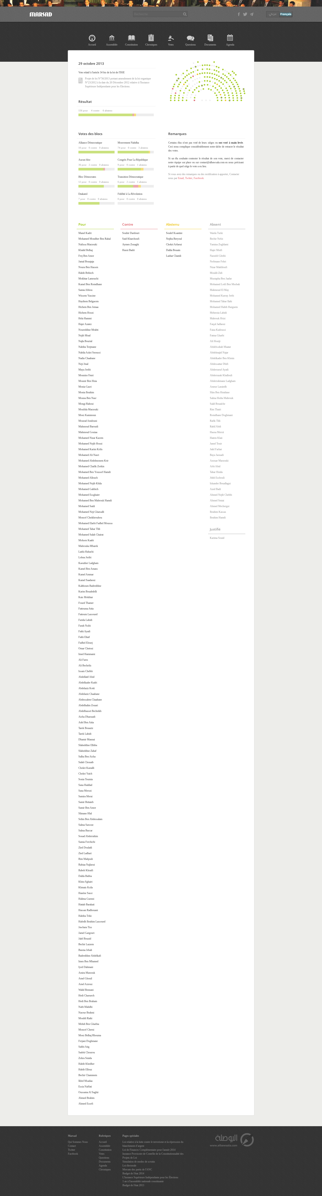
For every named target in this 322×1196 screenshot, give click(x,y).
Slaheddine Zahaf (87, 750)
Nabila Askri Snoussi (89, 352)
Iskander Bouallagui (220, 483)
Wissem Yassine (87, 295)
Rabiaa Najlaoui (86, 864)
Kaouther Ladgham (88, 563)
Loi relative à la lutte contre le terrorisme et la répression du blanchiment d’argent (152, 1143)
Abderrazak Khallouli (221, 375)
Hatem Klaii (216, 437)
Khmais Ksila (85, 887)
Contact (72, 1145)
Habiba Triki (85, 915)
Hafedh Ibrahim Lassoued (91, 921)
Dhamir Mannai (86, 739)
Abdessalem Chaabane (90, 699)
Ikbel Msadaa (85, 1080)
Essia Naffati (85, 1086)
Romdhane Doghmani (221, 415)
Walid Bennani (86, 989)
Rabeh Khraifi (85, 870)
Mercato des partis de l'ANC (137, 1169)
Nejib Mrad (84, 335)
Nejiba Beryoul (174, 238)
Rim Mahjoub (85, 859)
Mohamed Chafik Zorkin (91, 466)
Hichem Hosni (86, 312)
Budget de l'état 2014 (133, 1173)
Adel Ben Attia (86, 722)
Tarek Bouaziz (85, 728)
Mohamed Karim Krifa (90, 449)
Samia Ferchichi (86, 841)
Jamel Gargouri (86, 932)
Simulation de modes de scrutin (138, 1161)
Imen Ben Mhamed (88, 961)
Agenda (230, 44)
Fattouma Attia (86, 608)
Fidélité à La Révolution (130, 193)
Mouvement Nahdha (128, 142)
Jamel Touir (216, 443)
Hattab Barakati (86, 904)
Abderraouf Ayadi (219, 369)
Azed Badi (215, 489)
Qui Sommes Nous (78, 1141)
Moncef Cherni (86, 1029)
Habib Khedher (86, 1063)
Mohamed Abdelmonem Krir (93, 460)
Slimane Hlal (85, 813)
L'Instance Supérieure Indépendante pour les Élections (150, 1177)
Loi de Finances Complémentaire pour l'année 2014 (148, 1149)
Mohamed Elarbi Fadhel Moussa (95, 523)
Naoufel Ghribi (218, 255)
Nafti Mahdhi (85, 1006)
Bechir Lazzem (86, 944)
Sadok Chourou (86, 1052)
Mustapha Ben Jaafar (221, 278)
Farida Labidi (85, 620)
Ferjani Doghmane (88, 1041)
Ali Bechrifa (84, 665)
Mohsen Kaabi (86, 540)
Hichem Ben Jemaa (88, 307)
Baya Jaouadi (217, 455)
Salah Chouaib (86, 762)
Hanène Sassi (85, 893)
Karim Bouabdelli (87, 591)
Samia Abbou (85, 290)
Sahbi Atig (83, 1046)
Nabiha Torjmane (87, 346)
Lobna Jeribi (84, 557)
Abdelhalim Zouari (88, 705)
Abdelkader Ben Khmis (222, 358)
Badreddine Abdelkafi (89, 955)
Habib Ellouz (85, 1069)
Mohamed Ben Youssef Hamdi (94, 472)
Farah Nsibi (84, 625)
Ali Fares (83, 659)
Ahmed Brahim (86, 1097)
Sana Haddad (85, 785)
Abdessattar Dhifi (219, 363)
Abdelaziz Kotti (86, 688)
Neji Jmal (83, 363)
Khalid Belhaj (85, 250)
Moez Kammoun (87, 415)
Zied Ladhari (85, 853)
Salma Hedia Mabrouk (221, 398)
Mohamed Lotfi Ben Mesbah (225, 284)
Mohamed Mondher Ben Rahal (94, 238)
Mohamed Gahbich (88, 489)
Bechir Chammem (87, 1075)
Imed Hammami (86, 654)
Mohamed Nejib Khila (90, 483)
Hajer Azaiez (85, 324)
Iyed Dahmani (85, 967)
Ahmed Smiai (217, 500)
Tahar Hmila (216, 472)
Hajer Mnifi (216, 250)
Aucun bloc (84, 159)
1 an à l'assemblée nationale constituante (143, 1181)
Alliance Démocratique (90, 142)
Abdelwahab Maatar (220, 346)
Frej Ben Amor (86, 255)
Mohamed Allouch (88, 477)
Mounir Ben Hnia (87, 381)
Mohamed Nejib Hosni (90, 443)
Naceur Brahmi (86, 1012)
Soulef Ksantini (174, 233)
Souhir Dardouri (130, 233)
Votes (171, 44)
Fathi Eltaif (84, 637)
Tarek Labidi (84, 733)
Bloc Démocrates (87, 176)
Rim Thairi (215, 409)
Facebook (199, 178)
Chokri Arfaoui (174, 244)
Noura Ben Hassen (88, 267)
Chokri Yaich (85, 773)
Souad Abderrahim (88, 836)
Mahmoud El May (219, 290)
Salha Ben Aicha (87, 756)
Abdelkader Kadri (87, 682)
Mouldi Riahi (85, 1018)
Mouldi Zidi (216, 272)
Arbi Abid (215, 466)
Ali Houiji (215, 341)
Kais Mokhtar (85, 597)
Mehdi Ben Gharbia (88, 1024)
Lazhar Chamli (173, 255)
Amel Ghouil (85, 978)
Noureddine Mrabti (88, 329)
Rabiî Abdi (215, 426)
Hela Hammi (85, 318)
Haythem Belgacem (88, 301)
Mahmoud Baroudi (88, 426)
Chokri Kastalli (86, 767)
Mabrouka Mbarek (88, 546)
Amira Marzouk (86, 972)
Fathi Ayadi (84, 631)
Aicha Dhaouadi (86, 716)
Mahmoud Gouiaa (87, 432)
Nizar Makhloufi (218, 267)
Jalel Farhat (216, 449)
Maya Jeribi (84, 369)
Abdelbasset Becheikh (89, 711)
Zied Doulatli (85, 847)
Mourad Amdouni (87, 420)
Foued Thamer (86, 602)
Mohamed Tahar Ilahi (221, 301)
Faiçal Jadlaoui (217, 324)
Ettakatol (82, 193)
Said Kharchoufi (130, 238)
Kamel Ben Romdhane (90, 284)
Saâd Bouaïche (217, 403)
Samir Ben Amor (87, 807)
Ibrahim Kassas (218, 511)
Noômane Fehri (218, 261)
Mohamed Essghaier (89, 494)
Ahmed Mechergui (219, 506)
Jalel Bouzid (84, 938)
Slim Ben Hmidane (220, 392)
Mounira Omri (86, 375)
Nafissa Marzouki (87, 244)
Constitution (131, 44)
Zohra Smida (85, 1058)
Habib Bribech (86, 272)
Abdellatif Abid (86, 676)
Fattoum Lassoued (87, 614)
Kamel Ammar (86, 574)
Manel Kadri (85, 233)
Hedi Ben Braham (87, 1001)
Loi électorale (129, 1165)
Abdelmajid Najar (219, 352)
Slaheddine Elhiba (87, 745)
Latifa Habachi (86, 551)
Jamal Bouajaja (86, 261)
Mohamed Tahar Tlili (89, 528)
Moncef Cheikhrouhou (90, 517)
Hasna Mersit (217, 432)
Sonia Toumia (85, 779)
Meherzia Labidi (218, 312)
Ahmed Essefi (85, 1103)
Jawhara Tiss (85, 927)
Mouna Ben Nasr (87, 398)
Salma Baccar (85, 830)
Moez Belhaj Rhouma (89, 1035)
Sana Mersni (85, 790)
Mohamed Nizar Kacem (90, 437)
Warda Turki (216, 233)
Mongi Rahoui (86, 403)
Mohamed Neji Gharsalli (91, 511)
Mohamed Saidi (86, 506)
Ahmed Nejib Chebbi (221, 494)
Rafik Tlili (215, 420)
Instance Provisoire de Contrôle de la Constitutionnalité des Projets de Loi (153, 1155)
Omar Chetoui (85, 648)
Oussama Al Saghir (88, 1092)
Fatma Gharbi (217, 335)
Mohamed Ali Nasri (88, 455)
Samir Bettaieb (86, 802)
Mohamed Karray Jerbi (222, 295)
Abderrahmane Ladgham (222, 381)
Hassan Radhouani (88, 910)
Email (181, 178)
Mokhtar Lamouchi (88, 278)
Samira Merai (85, 796)
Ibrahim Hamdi (218, 517)
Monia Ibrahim (86, 392)
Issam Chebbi (85, 671)
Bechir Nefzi (216, 238)
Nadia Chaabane (86, 358)
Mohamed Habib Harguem (224, 307)
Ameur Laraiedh (218, 386)
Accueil (92, 44)
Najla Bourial (85, 341)
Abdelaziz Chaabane (88, 693)
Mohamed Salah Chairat (90, 534)
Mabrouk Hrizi (217, 318)
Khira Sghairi (85, 881)
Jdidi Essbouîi (217, 477)
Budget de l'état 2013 (133, 1185)
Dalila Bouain (173, 250)
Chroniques (151, 44)
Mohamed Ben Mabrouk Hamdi (95, 500)
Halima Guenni (86, 898)
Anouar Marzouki (219, 460)
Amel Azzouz (85, 984)
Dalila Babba (85, 876)
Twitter (188, 178)
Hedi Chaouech (86, 995)
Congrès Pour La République (133, 159)
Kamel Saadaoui (86, 580)
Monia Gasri (85, 386)
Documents (210, 44)
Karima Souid (217, 537)
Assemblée (111, 44)
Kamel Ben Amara (87, 568)
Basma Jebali (85, 950)
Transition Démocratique (130, 176)
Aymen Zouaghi (130, 244)
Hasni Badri (128, 250)
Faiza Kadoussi (218, 329)
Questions (190, 44)
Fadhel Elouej (85, 642)
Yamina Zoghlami (219, 244)
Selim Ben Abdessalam (90, 819)
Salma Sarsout (85, 824)
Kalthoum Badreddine (89, 585)
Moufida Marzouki (88, 409)
